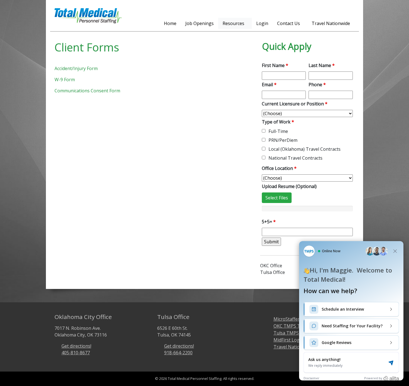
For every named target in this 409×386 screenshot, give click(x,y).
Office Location (279, 168)
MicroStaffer (287, 319)
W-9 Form (65, 79)
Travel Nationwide (331, 23)
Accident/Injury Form (76, 68)
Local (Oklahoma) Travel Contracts (304, 149)
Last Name (322, 65)
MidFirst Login (289, 340)
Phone (317, 84)
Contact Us (288, 23)
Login (262, 23)
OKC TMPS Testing (293, 326)
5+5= (269, 222)
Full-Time (278, 131)
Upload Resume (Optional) (289, 186)
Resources (233, 23)
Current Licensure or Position (294, 104)
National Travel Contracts (295, 158)
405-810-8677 (75, 353)
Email (269, 84)
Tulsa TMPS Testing (295, 333)
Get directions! (76, 346)
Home (170, 23)
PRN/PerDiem (282, 140)
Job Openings (199, 23)
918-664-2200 (178, 353)
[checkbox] (263, 131)
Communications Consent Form (87, 91)
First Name (275, 65)
